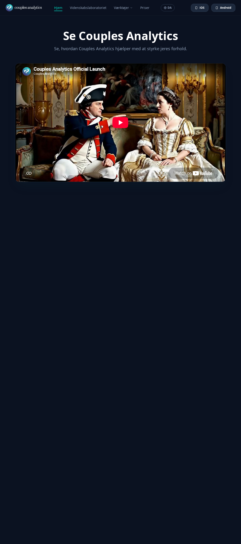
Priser (144, 7)
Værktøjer (121, 7)
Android (225, 8)
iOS (202, 8)
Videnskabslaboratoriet (88, 7)
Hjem (58, 7)
